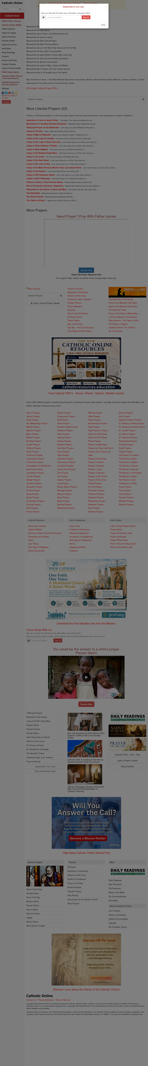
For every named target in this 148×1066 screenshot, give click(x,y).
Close (103, 25)
